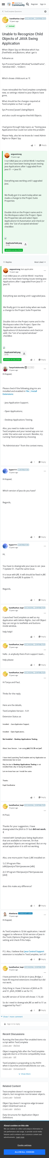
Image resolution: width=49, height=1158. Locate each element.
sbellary (17, 1109)
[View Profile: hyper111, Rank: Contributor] (5, 471)
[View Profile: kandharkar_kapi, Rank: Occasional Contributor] (5, 20)
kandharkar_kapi (17, 18)
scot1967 (17, 1121)
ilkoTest (16, 1045)
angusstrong (16, 154)
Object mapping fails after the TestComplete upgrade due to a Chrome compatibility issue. (24, 1052)
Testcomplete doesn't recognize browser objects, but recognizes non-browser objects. (24, 1093)
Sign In (43, 4)
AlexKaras (13, 913)
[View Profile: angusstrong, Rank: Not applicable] (5, 270)
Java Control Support (34, 951)
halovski (17, 1097)
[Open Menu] (45, 11)
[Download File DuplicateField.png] (25, 244)
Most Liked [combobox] (40, 262)
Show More (26, 1074)
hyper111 (13, 469)
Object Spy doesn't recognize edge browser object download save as (23, 1104)
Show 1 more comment (13, 1016)
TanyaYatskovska (16, 367)
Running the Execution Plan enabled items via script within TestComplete (24, 1041)
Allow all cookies (24, 1152)
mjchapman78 (19, 1069)
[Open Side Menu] (3, 4)
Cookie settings (25, 1145)
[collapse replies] (24, 267)
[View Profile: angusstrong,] (7, 155)
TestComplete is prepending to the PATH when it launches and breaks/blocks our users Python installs (24, 1064)
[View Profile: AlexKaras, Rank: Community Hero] (5, 914)
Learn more (20, 1137)
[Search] (27, 4)
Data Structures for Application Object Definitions (21, 1116)
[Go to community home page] (16, 4)
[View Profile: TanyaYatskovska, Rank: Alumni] (5, 368)
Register (34, 4)
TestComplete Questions (13, 11)
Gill (14, 1057)
